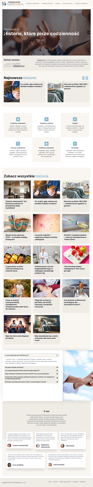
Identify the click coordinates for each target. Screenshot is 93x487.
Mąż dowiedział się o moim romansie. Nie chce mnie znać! (46, 338)
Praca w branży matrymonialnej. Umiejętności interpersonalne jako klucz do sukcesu (17, 304)
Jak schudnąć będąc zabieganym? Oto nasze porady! (74, 268)
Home (50, 481)
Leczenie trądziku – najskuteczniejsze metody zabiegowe (46, 237)
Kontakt (55, 481)
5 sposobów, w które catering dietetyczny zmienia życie (14, 268)
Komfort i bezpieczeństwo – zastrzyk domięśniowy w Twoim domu (75, 237)
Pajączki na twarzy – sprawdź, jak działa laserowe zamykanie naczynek (43, 303)
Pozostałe (57, 10)
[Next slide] (88, 32)
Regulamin (83, 481)
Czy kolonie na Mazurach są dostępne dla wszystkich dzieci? (75, 302)
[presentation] (12, 91)
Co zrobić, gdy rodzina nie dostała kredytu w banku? (31, 85)
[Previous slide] (4, 32)
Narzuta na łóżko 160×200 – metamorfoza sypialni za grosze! (76, 86)
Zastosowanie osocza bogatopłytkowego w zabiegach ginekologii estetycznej (44, 269)
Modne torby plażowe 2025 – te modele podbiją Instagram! (16, 237)
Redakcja (75, 481)
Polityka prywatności (65, 481)
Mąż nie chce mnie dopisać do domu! (17, 337)
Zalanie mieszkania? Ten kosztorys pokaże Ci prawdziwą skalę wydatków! (16, 204)
